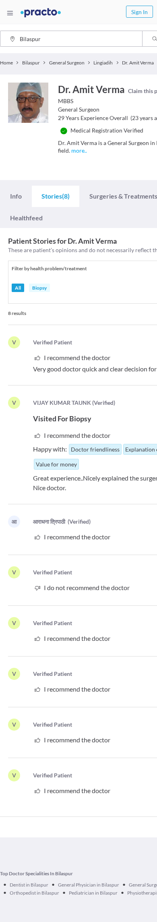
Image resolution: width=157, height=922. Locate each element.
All (18, 288)
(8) (55, 196)
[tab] (16, 196)
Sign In (139, 11)
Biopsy (39, 288)
